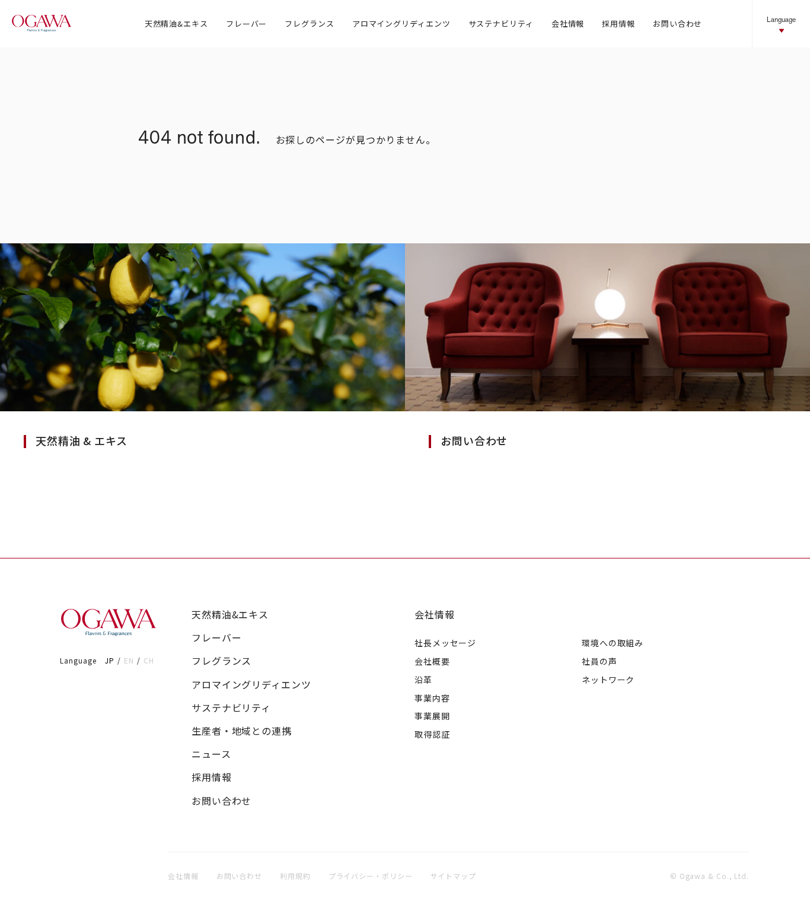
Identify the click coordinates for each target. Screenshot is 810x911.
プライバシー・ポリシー (371, 876)
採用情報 (212, 777)
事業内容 (432, 698)
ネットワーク (608, 679)
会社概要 (432, 661)
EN (129, 660)
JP (109, 660)
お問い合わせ (221, 801)
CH (148, 660)
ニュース (211, 754)
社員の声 (599, 661)
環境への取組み (612, 643)
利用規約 (295, 876)
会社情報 (434, 614)
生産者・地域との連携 (242, 731)
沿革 (423, 679)
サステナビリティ (231, 707)
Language (781, 19)
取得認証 (432, 734)
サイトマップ (453, 876)
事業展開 (432, 716)
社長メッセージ (445, 643)
